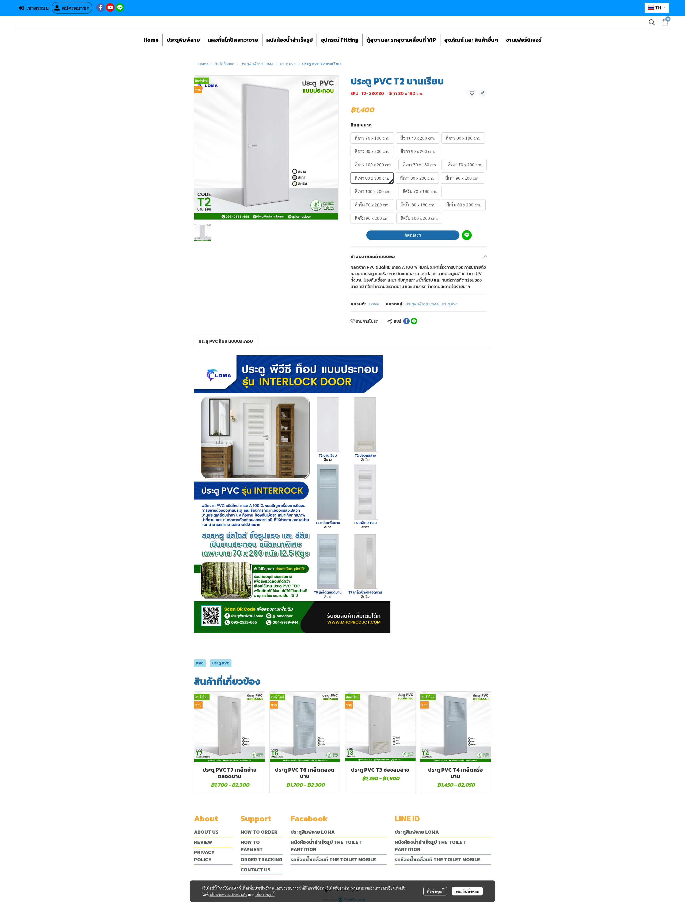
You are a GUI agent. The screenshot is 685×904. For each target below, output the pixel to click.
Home (151, 40)
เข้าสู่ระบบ (37, 7)
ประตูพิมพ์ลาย (183, 40)
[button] (657, 8)
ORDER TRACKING (261, 859)
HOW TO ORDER (259, 832)
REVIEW (203, 842)
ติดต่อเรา (412, 235)
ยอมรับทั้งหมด (467, 891)
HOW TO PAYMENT (252, 845)
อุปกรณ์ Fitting (339, 40)
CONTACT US (256, 869)
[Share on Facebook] (406, 321)
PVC (200, 663)
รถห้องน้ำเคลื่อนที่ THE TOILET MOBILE (333, 859)
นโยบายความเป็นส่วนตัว (228, 894)
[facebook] (100, 7)
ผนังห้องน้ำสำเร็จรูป (289, 40)
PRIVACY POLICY (204, 856)
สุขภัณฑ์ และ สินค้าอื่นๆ (471, 40)
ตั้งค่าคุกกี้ (435, 891)
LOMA (374, 304)
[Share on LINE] (414, 321)
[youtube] (110, 7)
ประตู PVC (288, 64)
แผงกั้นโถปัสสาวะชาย (233, 40)
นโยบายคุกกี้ (265, 894)
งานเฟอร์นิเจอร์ (524, 40)
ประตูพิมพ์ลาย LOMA (257, 64)
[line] (120, 7)
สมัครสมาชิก (76, 7)
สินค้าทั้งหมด (224, 64)
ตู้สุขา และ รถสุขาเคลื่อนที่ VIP (401, 40)
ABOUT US (206, 832)
